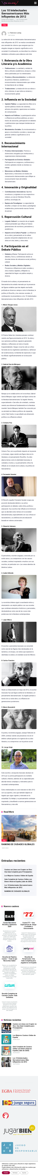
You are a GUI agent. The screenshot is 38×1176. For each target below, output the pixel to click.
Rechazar (15, 1173)
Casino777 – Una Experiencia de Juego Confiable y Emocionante (28, 925)
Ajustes (24, 1173)
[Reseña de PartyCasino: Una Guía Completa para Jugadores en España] (28, 951)
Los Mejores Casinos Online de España (18, 876)
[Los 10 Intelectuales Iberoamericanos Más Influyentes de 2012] (6, 1066)
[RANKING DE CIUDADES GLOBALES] (19, 828)
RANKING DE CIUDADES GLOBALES (17, 844)
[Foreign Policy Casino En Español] (9, 2)
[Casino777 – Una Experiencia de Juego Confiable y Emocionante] (28, 917)
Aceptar (6, 1173)
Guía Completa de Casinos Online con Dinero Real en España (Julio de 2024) (18, 880)
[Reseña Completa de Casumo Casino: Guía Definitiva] (9, 988)
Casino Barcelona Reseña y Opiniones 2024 (9, 924)
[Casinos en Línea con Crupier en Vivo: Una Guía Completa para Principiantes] (6, 1032)
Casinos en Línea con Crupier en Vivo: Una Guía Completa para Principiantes (18, 871)
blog (4, 25)
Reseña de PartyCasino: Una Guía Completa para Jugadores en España (28, 960)
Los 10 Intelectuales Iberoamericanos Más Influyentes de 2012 (18, 886)
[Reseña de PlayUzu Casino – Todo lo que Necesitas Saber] (9, 951)
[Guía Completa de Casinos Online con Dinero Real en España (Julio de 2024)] (6, 1055)
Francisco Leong (15, 33)
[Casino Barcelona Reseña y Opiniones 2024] (9, 920)
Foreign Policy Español (7, 19)
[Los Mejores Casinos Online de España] (6, 1044)
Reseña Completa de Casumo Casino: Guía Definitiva (9, 995)
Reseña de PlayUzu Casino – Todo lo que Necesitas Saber (9, 959)
